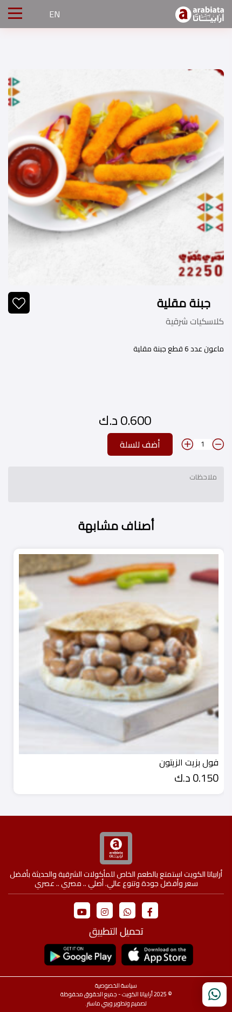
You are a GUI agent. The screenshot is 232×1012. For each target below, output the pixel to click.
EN (54, 14)
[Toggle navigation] (15, 14)
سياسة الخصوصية (116, 985)
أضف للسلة (140, 444)
